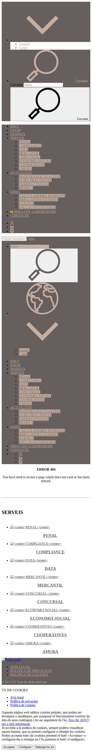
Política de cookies (23, 705)
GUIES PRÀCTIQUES (35, 180)
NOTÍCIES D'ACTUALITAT (39, 176)
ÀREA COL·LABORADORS (34, 211)
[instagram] (12, 231)
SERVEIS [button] (17, 138)
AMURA (25, 169)
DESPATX (17, 134)
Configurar (25, 747)
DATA (23, 149)
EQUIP (15, 130)
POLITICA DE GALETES (29, 674)
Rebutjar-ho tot (45, 747)
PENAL (24, 142)
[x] (12, 223)
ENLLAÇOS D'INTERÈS (37, 207)
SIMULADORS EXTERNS (38, 199)
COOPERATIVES (32, 165)
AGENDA (26, 203)
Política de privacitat (24, 701)
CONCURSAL (29, 157)
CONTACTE (19, 215)
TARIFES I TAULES (34, 184)
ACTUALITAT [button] (21, 172)
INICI (14, 126)
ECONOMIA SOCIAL (35, 161)
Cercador (16, 84)
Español (24, 44)
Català (23, 47)
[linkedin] (12, 227)
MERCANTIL (29, 153)
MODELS (26, 188)
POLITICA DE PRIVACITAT (31, 671)
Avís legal (17, 697)
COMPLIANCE (30, 146)
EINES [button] (15, 192)
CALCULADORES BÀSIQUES (42, 196)
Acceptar (9, 747)
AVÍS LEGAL (20, 667)
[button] (42, 40)
